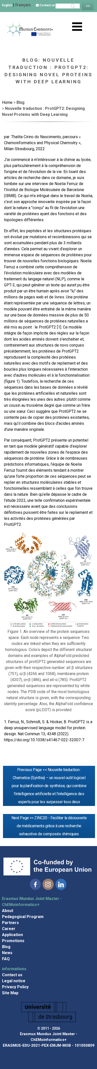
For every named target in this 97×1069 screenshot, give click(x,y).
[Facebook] (35, 884)
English (7, 5)
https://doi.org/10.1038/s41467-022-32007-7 (44, 739)
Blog (6, 946)
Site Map (10, 993)
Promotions (13, 940)
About (7, 910)
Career (8, 928)
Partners (10, 922)
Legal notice (13, 980)
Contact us (47, 5)
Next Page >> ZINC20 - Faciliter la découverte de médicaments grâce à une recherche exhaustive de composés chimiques (49, 825)
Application (12, 934)
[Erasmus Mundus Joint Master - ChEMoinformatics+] (30, 34)
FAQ (6, 958)
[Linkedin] (60, 884)
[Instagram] (48, 884)
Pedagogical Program (23, 916)
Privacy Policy (15, 986)
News (7, 952)
